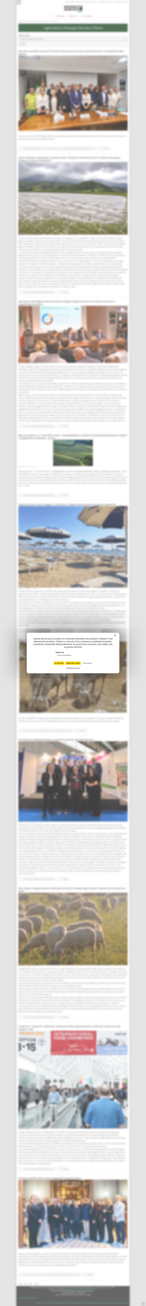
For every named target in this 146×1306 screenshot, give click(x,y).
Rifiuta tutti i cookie (73, 663)
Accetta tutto (59, 663)
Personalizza (87, 663)
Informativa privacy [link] (73, 668)
